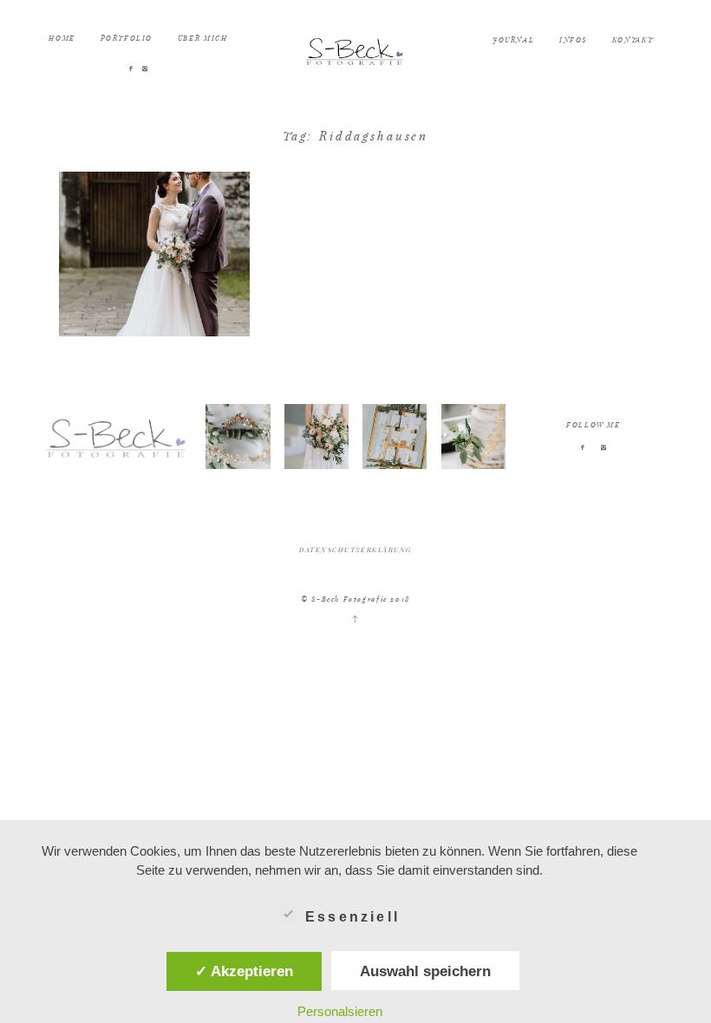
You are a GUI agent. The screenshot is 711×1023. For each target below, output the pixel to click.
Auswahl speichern (425, 971)
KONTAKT (632, 39)
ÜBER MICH (203, 37)
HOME (62, 37)
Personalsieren (339, 1011)
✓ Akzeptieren (244, 971)
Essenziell (352, 916)
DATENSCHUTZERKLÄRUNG (355, 549)
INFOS (573, 39)
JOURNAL (513, 39)
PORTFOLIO (127, 37)
